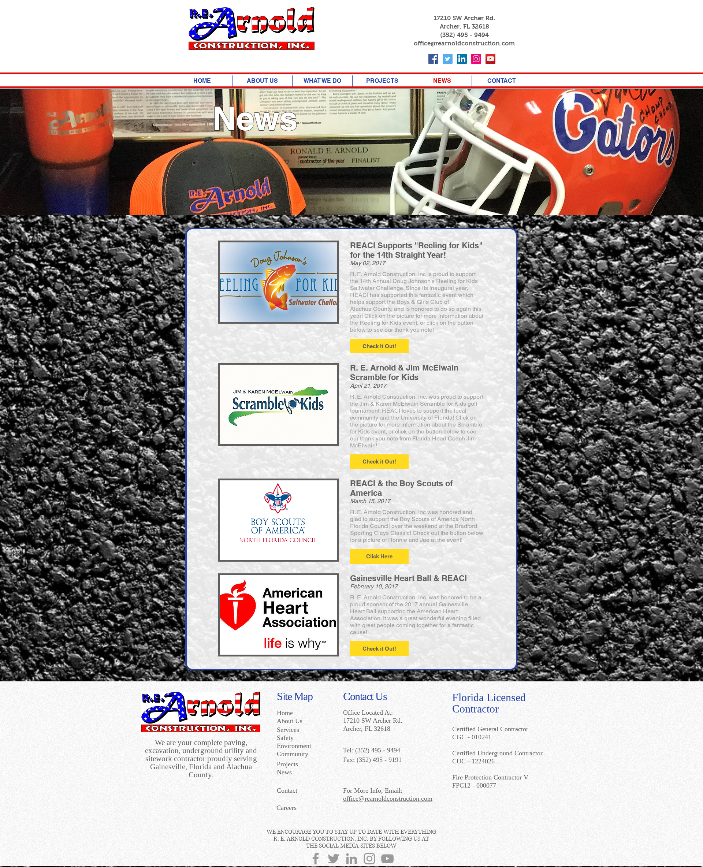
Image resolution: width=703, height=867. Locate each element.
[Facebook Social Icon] (433, 59)
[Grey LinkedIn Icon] (351, 858)
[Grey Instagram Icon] (369, 858)
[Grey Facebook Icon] (315, 858)
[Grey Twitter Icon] (333, 858)
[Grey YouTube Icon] (387, 858)
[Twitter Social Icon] (448, 59)
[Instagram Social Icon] (476, 59)
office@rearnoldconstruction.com (464, 43)
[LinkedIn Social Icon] (462, 59)
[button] (379, 346)
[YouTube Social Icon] (490, 59)
